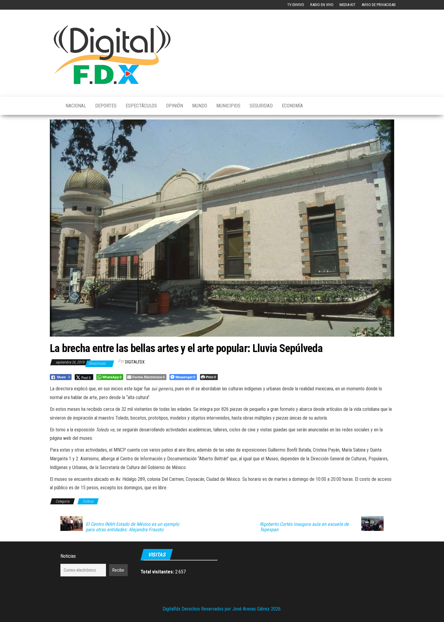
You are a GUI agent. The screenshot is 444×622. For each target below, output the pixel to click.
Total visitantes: (157, 572)
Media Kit (347, 4)
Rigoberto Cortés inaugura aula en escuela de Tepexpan (304, 527)
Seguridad (261, 106)
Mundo (199, 106)
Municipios (228, 106)
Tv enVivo (295, 4)
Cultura (88, 501)
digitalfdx (135, 362)
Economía (292, 106)
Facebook (55, 5)
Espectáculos (141, 106)
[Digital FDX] (53, 106)
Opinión (174, 106)
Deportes (106, 106)
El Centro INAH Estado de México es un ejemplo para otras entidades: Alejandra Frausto (132, 527)
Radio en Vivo (321, 4)
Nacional (76, 106)
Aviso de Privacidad (379, 4)
